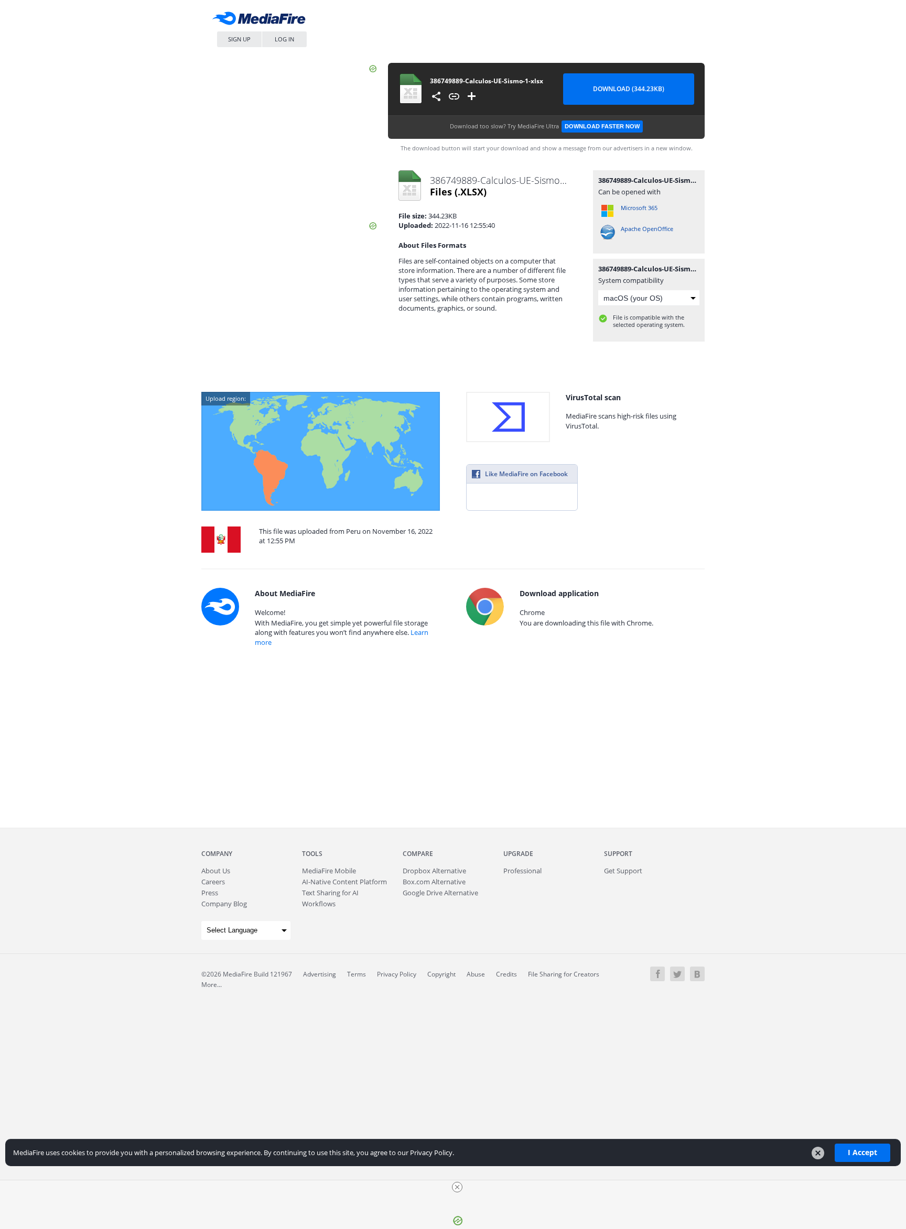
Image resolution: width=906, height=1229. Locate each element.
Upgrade (518, 853)
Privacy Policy (396, 974)
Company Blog (224, 903)
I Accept (862, 1152)
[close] (457, 1187)
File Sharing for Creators (563, 974)
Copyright (441, 974)
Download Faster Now (602, 126)
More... (211, 984)
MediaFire (261, 21)
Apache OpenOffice (647, 229)
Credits (506, 974)
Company (216, 853)
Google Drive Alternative (440, 892)
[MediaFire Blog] (697, 974)
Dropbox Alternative (434, 870)
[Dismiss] (817, 1153)
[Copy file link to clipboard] (454, 96)
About (215, 870)
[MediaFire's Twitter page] (677, 974)
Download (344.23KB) (628, 88)
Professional (522, 870)
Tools (312, 853)
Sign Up (239, 39)
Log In (284, 39)
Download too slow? (545, 126)
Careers (213, 881)
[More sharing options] (436, 96)
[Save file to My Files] (472, 96)
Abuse (476, 974)
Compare (418, 853)
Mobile (329, 870)
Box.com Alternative (434, 881)
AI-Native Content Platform (344, 881)
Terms (356, 974)
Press (209, 892)
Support (618, 853)
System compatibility (631, 280)
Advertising (319, 974)
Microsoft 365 (639, 208)
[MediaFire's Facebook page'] (657, 974)
